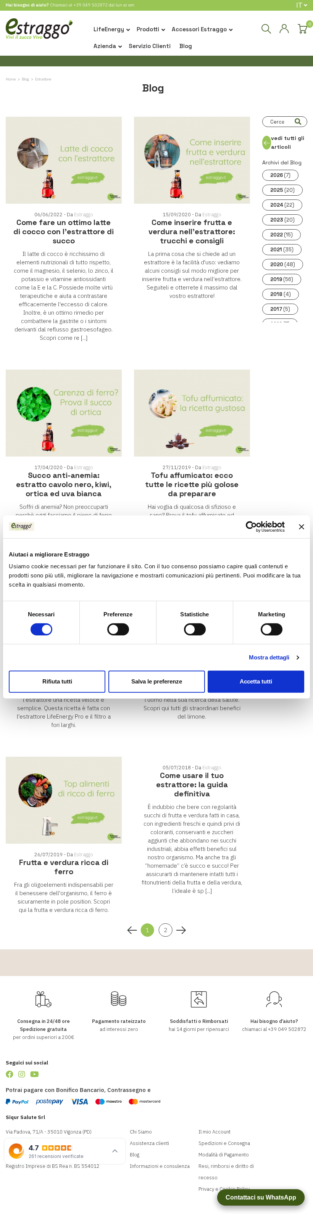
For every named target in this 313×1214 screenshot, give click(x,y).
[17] (297, 121)
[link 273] (9, 1074)
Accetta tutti (256, 681)
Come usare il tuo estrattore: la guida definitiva (192, 784)
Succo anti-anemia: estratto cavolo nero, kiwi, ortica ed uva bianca (63, 484)
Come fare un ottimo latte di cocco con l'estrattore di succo (63, 231)
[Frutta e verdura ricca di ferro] (64, 800)
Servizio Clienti (150, 46)
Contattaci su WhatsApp (261, 1197)
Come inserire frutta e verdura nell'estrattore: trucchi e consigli (191, 231)
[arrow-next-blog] (181, 930)
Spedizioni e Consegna (224, 1143)
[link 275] (34, 1074)
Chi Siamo (141, 1132)
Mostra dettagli (269, 657)
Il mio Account (214, 1132)
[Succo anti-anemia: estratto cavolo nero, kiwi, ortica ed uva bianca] (64, 413)
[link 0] (251, 526)
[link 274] (21, 1074)
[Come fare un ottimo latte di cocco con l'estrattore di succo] (64, 160)
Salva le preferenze (156, 681)
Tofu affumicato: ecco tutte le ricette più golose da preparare (192, 484)
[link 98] (284, 29)
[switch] (118, 629)
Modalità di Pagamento (223, 1154)
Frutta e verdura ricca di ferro (63, 867)
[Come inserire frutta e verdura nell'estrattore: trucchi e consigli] (192, 160)
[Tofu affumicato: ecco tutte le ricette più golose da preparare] (192, 413)
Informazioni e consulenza (160, 1166)
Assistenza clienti (149, 1143)
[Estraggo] (39, 31)
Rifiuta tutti (57, 681)
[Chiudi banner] (301, 526)
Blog (185, 46)
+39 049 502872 (90, 5)
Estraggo (83, 214)
